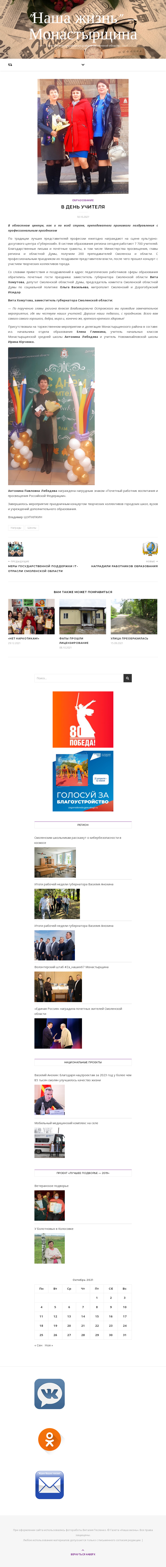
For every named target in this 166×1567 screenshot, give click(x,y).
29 (97, 1335)
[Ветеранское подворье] (49, 1206)
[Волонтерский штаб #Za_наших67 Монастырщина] (58, 987)
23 (111, 1326)
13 (69, 1316)
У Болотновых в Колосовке (53, 1229)
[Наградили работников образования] (150, 549)
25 (41, 1335)
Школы (32, 527)
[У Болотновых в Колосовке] (49, 1249)
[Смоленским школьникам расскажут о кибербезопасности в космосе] (55, 862)
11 (41, 1316)
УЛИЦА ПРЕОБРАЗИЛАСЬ (129, 638)
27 (69, 1335)
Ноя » (49, 1345)
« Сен (38, 1345)
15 (97, 1316)
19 (55, 1326)
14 (83, 1316)
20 (69, 1326)
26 (55, 1335)
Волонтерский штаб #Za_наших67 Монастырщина (71, 967)
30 (111, 1335)
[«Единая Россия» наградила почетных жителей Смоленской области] (58, 1033)
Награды (16, 527)
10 (125, 1307)
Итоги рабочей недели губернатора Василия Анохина (73, 884)
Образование (83, 200)
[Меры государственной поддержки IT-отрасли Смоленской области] (15, 549)
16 (111, 1316)
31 (125, 1335)
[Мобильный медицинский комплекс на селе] (49, 1143)
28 (83, 1335)
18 (41, 1326)
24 (125, 1326)
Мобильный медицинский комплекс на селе (66, 1123)
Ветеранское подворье (51, 1186)
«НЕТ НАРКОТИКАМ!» (23, 638)
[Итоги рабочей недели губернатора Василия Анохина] (57, 904)
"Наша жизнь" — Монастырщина (83, 27)
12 (55, 1316)
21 (83, 1326)
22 (97, 1326)
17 (125, 1316)
